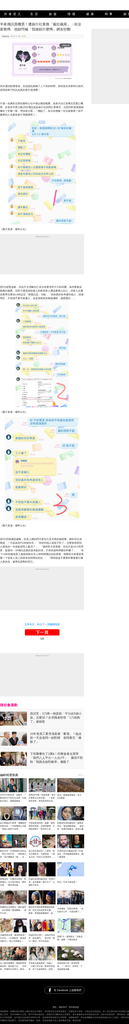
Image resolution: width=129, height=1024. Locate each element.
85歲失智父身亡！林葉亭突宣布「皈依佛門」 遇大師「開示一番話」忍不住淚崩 (42, 938)
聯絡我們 (63, 1007)
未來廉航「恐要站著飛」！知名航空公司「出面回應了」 (70, 910)
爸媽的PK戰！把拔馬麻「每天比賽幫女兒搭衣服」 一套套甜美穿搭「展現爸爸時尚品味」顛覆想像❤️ (42, 798)
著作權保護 (74, 1007)
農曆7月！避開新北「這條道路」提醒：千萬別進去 (70, 938)
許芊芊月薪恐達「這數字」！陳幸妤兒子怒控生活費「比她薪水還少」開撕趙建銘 (13, 798)
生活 (34, 14)
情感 (72, 14)
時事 (109, 14)
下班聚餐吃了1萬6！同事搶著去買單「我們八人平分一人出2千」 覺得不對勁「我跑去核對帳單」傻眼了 (56, 757)
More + (81, 775)
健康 (90, 14)
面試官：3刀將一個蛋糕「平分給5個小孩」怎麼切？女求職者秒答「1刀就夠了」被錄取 (56, 717)
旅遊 (53, 14)
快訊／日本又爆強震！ (67, 882)
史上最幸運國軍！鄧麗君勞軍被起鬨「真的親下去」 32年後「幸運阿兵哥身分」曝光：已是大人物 (13, 966)
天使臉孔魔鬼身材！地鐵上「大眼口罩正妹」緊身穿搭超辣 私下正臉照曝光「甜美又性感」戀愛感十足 (42, 966)
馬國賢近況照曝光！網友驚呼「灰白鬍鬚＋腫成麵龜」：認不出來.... (13, 910)
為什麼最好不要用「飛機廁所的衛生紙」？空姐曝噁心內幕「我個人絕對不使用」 (13, 826)
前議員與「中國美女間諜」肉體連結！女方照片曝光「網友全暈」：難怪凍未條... (13, 882)
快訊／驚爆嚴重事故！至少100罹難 (69, 796)
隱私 (55, 1007)
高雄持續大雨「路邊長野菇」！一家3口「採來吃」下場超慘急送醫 (70, 966)
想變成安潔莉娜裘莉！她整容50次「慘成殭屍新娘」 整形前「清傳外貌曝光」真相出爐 (70, 826)
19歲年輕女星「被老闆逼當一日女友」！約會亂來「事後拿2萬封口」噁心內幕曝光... (13, 938)
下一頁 (42, 632)
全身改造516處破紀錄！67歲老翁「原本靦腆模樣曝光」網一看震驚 (70, 854)
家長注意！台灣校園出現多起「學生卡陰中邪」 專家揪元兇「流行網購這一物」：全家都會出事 (13, 854)
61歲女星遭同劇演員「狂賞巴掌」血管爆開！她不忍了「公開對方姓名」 (42, 882)
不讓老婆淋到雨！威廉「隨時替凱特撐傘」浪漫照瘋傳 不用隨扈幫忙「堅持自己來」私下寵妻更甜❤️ (42, 826)
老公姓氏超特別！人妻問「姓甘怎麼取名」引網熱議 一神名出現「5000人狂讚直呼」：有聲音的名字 (42, 854)
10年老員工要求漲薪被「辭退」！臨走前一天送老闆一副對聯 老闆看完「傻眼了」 (56, 737)
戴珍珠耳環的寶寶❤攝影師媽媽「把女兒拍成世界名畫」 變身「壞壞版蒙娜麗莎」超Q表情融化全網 (42, 910)
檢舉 (24, 36)
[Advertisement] (42, 256)
